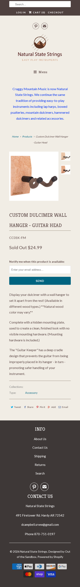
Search (40, 473)
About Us (40, 439)
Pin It (42, 407)
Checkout (56, 12)
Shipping (40, 456)
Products (27, 136)
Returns (40, 465)
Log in (21, 12)
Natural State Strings (33, 551)
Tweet (17, 407)
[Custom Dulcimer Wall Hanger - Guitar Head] (33, 176)
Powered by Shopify (50, 557)
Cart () (38, 12)
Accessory (31, 392)
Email (65, 407)
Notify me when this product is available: (37, 261)
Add (53, 407)
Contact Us (40, 447)
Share (30, 407)
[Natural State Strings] (40, 48)
